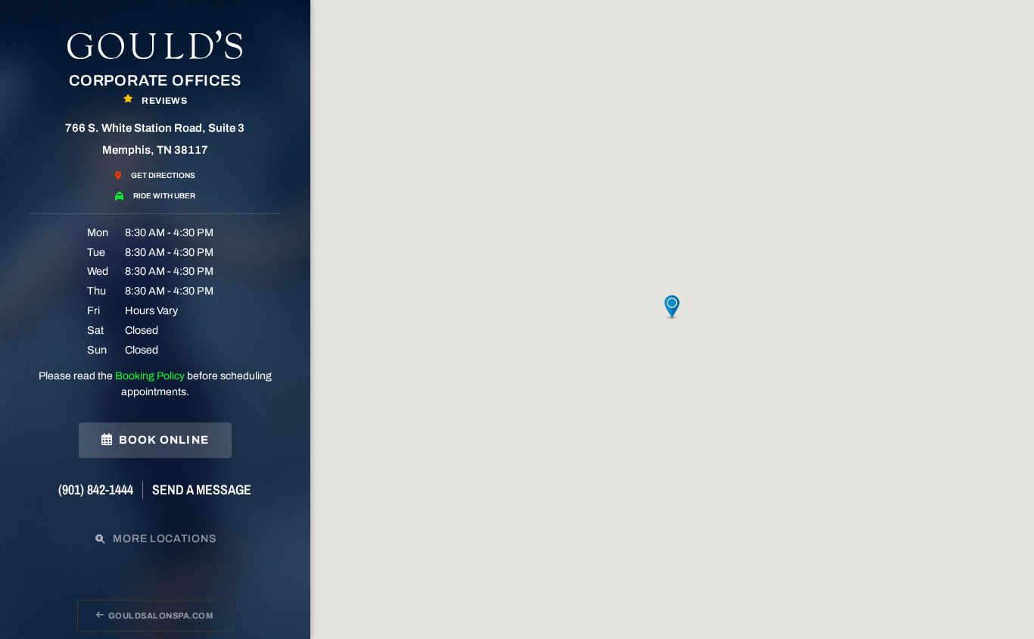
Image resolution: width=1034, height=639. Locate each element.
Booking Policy (150, 376)
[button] (672, 307)
